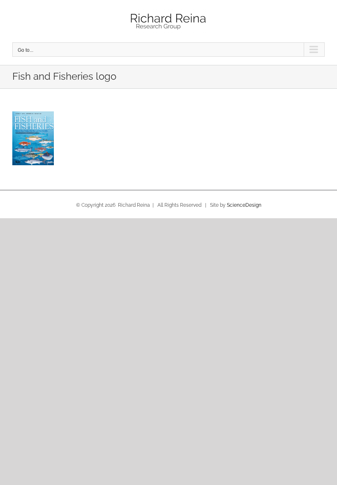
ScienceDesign (244, 205)
